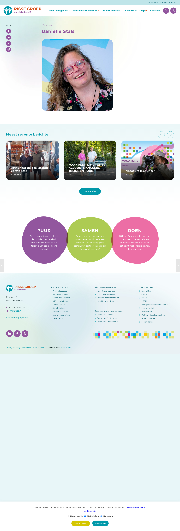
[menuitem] (152, 2)
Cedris (144, 294)
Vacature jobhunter (140, 170)
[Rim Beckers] (2, 265)
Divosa (144, 298)
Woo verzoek (38, 348)
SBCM (144, 301)
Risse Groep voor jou (106, 291)
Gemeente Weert (105, 315)
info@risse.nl (15, 311)
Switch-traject (59, 308)
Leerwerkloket (147, 308)
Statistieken (93, 516)
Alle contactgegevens (17, 317)
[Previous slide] (161, 134)
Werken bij (152, 2)
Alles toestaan (100, 523)
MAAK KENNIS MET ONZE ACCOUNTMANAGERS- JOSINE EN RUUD (87, 167)
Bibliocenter (146, 311)
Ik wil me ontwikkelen (106, 294)
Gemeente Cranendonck (108, 322)
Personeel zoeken (60, 294)
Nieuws (163, 2)
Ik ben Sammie (148, 318)
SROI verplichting (60, 301)
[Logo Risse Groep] (22, 10)
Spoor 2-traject (59, 305)
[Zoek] (166, 10)
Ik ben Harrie (147, 322)
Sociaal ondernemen (62, 298)
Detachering (58, 318)
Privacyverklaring (13, 348)
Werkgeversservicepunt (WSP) (154, 305)
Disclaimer (26, 348)
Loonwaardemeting (61, 315)
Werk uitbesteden (60, 291)
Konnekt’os (146, 291)
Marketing (108, 516)
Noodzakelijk (76, 516)
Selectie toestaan (80, 523)
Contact (172, 2)
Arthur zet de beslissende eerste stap (30, 169)
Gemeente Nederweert (107, 318)
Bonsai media (65, 348)
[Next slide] (170, 134)
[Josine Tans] (178, 265)
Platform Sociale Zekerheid (153, 315)
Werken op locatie (60, 311)
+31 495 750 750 (17, 307)
